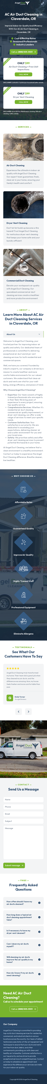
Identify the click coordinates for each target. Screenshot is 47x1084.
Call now (23, 74)
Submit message (12, 865)
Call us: (22, 52)
